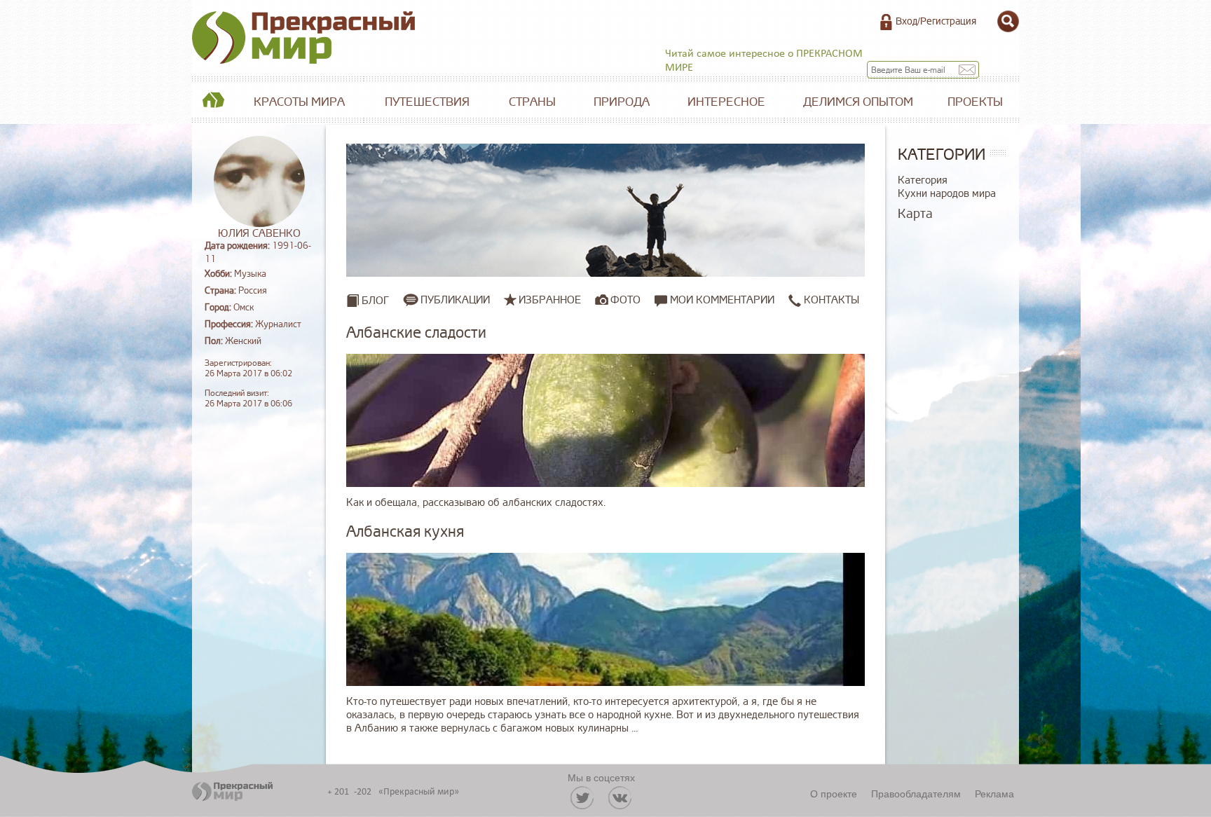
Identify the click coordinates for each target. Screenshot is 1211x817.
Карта (915, 213)
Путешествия (427, 102)
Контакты (830, 300)
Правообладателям (916, 793)
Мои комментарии (720, 300)
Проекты (975, 102)
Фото (625, 300)
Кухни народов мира (947, 193)
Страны (532, 102)
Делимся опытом (858, 102)
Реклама (994, 793)
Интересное (726, 102)
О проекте (833, 793)
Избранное (550, 300)
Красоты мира (299, 102)
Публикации (455, 300)
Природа (622, 102)
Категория (922, 180)
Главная (213, 102)
